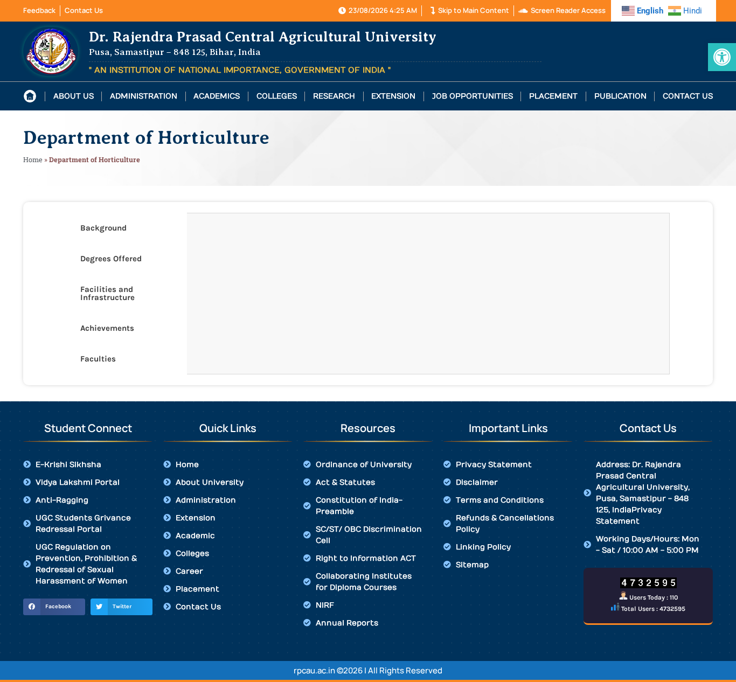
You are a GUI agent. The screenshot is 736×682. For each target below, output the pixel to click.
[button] (54, 607)
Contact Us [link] (688, 96)
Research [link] (334, 96)
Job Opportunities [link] (472, 96)
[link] (722, 57)
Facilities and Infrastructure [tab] (107, 293)
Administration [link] (143, 96)
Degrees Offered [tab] (111, 258)
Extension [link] (393, 96)
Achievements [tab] (107, 328)
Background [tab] (103, 228)
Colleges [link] (276, 96)
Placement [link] (553, 96)
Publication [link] (620, 96)
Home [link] (33, 159)
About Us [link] (73, 96)
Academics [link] (216, 96)
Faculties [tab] (98, 359)
